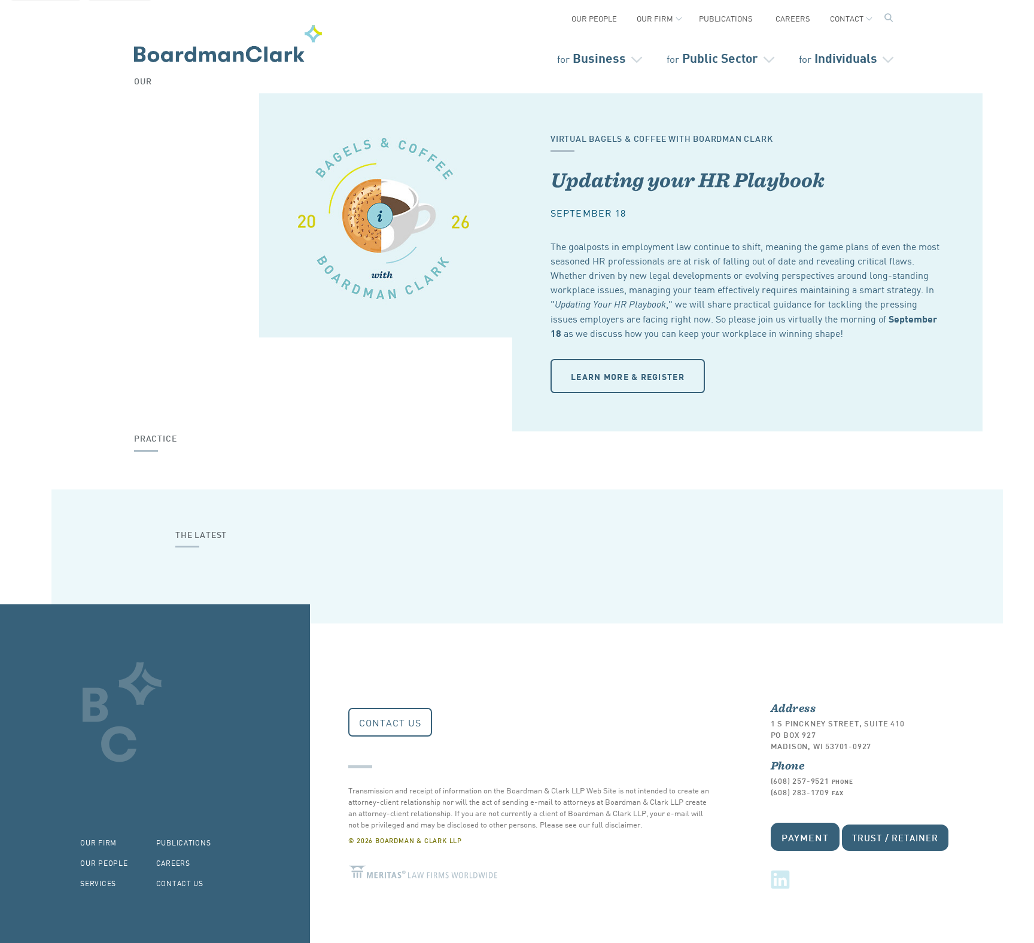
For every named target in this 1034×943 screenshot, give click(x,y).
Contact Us (390, 722)
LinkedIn (780, 879)
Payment (805, 837)
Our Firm (655, 18)
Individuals (838, 57)
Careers (793, 18)
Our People (594, 18)
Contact (846, 18)
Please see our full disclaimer (590, 824)
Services (98, 883)
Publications (726, 18)
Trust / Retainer (895, 837)
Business (591, 57)
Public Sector (712, 57)
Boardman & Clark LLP (228, 43)
